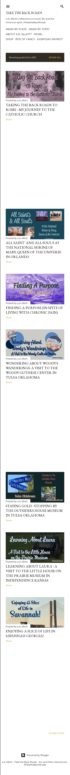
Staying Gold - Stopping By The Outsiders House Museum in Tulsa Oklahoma (34, 511)
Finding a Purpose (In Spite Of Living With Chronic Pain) (34, 310)
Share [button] (9, 119)
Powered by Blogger (38, 755)
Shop (9, 39)
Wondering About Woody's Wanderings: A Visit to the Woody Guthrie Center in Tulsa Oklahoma (32, 370)
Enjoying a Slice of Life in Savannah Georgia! (30, 633)
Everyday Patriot (50, 39)
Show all (55, 57)
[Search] (62, 5)
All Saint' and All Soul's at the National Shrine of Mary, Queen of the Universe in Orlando (33, 249)
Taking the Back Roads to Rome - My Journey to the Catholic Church (31, 110)
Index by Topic (39, 29)
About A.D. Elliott (19, 34)
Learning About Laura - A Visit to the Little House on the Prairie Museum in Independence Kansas (33, 573)
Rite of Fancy (25, 39)
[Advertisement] (35, 165)
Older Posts (56, 733)
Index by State (16, 29)
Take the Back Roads (24, 13)
